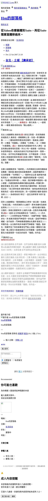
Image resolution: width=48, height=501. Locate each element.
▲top (3, 344)
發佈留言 (5, 363)
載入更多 (5, 349)
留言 (26, 334)
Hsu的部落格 (11, 18)
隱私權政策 (41, 466)
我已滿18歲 (6, 496)
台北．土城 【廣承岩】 (20, 60)
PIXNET (10, 466)
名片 (7, 51)
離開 (13, 496)
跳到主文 (4, 25)
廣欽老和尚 (24, 73)
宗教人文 (19, 340)
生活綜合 (20, 40)
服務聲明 (25, 468)
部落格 (8, 48)
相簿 (7, 45)
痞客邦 (21, 334)
